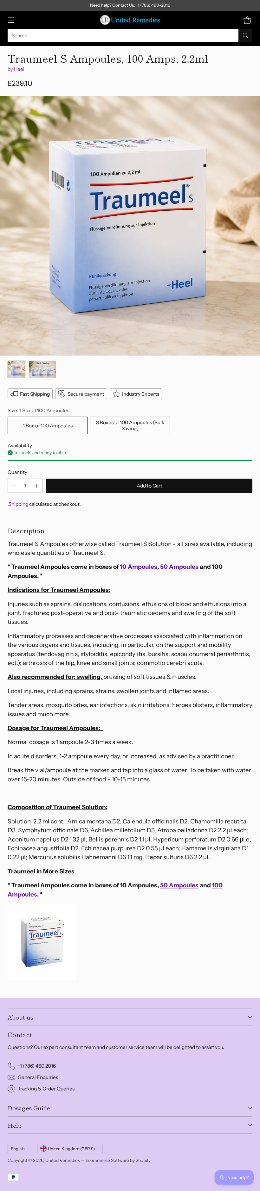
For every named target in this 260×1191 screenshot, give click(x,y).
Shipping (18, 504)
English (18, 1148)
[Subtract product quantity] (13, 486)
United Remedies (62, 1160)
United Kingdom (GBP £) (71, 1148)
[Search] (245, 35)
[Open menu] (10, 20)
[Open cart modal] (247, 20)
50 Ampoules (180, 566)
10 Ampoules (138, 566)
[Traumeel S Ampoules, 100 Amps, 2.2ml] (130, 226)
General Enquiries (38, 1077)
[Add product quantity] (36, 486)
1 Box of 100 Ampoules (48, 426)
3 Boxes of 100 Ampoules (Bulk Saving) (130, 425)
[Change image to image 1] (16, 369)
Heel (19, 69)
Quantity (17, 472)
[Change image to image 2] (42, 369)
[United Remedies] (130, 20)
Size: (38, 410)
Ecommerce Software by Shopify (118, 1160)
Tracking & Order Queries (46, 1089)
